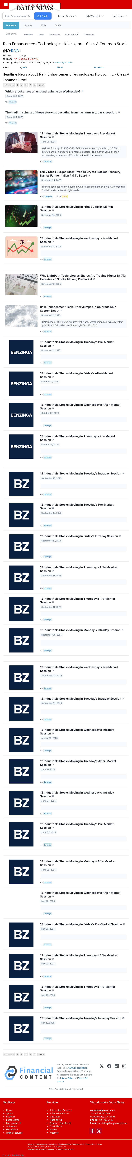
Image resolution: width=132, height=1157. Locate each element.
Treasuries (88, 34)
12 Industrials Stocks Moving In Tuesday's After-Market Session (78, 762)
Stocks (28, 25)
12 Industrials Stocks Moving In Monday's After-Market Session (78, 863)
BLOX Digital (69, 1149)
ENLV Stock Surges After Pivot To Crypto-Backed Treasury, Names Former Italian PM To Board (80, 173)
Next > (41, 85)
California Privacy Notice (42, 1147)
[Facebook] (109, 1073)
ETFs (43, 25)
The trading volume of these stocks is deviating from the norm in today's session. (62, 112)
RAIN (15, 50)
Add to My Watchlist (64, 62)
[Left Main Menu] (5, 4)
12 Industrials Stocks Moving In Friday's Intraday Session (80, 536)
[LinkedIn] (116, 1073)
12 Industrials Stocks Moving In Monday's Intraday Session (82, 630)
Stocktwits (48, 196)
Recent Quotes (66, 16)
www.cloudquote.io (77, 1067)
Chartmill (12, 102)
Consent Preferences (13, 1155)
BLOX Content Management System (48, 1149)
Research (98, 67)
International (71, 34)
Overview (28, 34)
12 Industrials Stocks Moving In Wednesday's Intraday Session (77, 731)
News (41, 34)
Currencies (54, 34)
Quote (23, 67)
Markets (11, 25)
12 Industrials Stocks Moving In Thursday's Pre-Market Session (77, 135)
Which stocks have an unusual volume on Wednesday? (44, 91)
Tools (57, 25)
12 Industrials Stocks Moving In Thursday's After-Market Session (79, 569)
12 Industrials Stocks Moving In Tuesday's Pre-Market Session (77, 343)
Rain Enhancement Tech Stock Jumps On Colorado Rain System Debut (78, 308)
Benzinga (47, 161)
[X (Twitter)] (101, 1073)
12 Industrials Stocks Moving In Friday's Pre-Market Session (82, 924)
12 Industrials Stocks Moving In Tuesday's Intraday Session (82, 473)
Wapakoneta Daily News (48, 1144)
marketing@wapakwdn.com (112, 1123)
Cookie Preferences (59, 1147)
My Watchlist (93, 16)
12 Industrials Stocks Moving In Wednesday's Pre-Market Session (79, 240)
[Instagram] (124, 1073)
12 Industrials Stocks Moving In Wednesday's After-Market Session (80, 406)
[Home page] (34, 7)
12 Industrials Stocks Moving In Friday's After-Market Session (76, 208)
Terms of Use (90, 1144)
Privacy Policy (66, 1078)
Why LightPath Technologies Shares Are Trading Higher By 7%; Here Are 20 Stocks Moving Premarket (83, 277)
